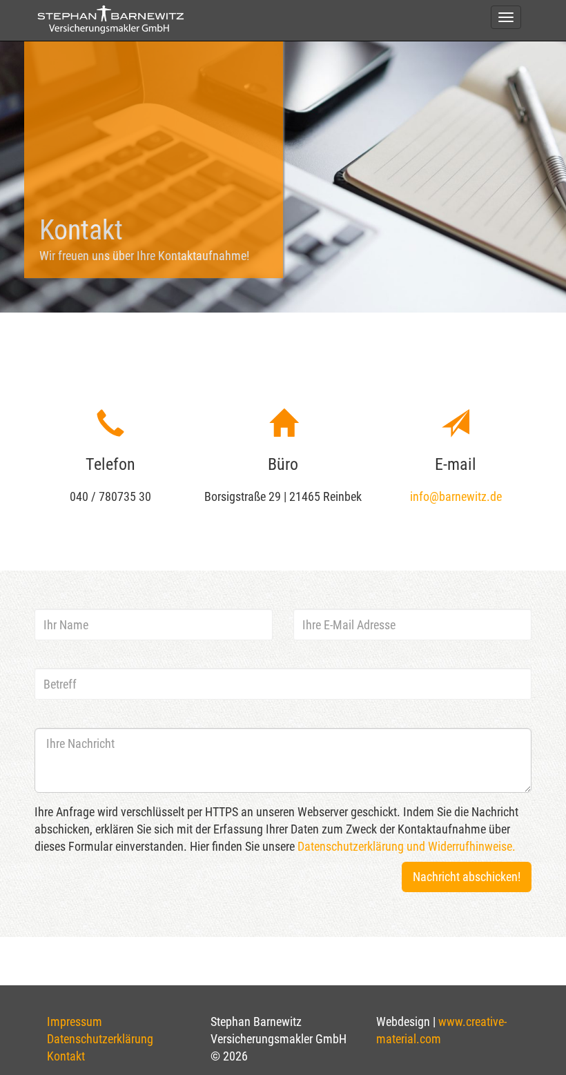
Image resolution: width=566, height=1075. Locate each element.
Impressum (74, 1021)
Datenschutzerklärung (100, 1039)
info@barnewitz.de (456, 496)
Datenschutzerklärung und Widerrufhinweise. (406, 846)
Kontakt (66, 1056)
